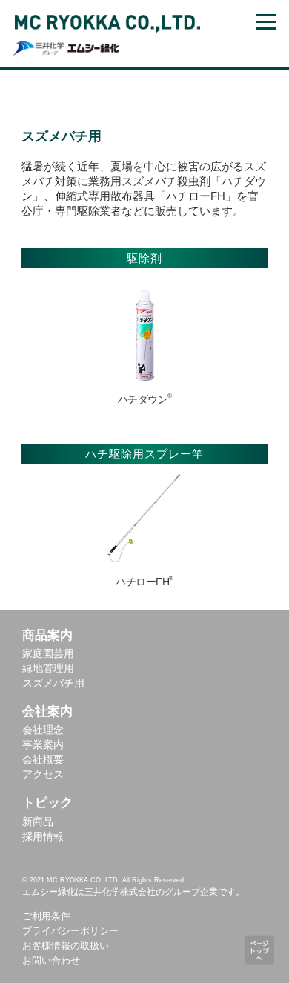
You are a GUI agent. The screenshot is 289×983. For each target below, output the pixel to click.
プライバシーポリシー (70, 930)
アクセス (43, 774)
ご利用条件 (46, 916)
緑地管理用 (48, 668)
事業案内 (43, 744)
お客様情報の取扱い (65, 945)
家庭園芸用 (48, 653)
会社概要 (43, 759)
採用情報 (43, 836)
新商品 (37, 821)
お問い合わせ (51, 960)
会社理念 (43, 730)
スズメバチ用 (53, 683)
